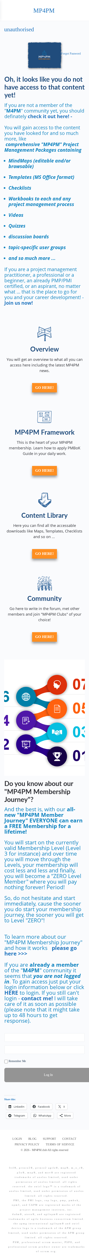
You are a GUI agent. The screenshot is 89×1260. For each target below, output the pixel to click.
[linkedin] (50, 1160)
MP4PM (44, 10)
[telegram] (57, 1160)
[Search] (81, 10)
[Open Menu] (6, 10)
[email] (35, 1160)
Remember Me (17, 1061)
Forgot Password (71, 53)
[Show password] (81, 1049)
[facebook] (42, 1160)
